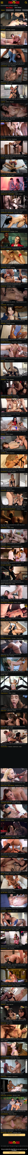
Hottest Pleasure (4, 856)
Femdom (20, 342)
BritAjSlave (3, 379)
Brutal (10, 83)
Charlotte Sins (4, 212)
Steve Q (9, 546)
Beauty (12, 490)
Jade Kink (3, 101)
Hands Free (13, 1057)
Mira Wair (3, 619)
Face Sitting (14, 342)
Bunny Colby (3, 1095)
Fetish (8, 527)
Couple (16, 194)
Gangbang (3, 415)
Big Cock (9, 490)
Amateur (12, 47)
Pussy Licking (20, 638)
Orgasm (23, 509)
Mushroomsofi (4, 194)
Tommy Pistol (4, 985)
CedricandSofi (11, 194)
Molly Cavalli (3, 1023)
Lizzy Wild (3, 452)
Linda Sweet (3, 546)
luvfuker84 (3, 175)
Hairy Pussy (11, 360)
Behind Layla (3, 655)
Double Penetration (15, 546)
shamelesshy (4, 471)
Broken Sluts (3, 710)
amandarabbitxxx (4, 1113)
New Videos (9, 7)
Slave (7, 379)
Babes (13, 837)
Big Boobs (9, 967)
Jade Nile (9, 911)
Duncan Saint (4, 1076)
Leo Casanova (4, 65)
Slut (8, 83)
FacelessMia (4, 267)
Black (6, 674)
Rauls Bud (8, 929)
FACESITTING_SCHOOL (6, 342)
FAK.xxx (14, 2)
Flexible (2, 674)
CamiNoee (3, 929)
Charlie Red (3, 802)
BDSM (7, 101)
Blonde (11, 304)
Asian (10, 619)
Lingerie (12, 175)
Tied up (18, 10)
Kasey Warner (4, 602)
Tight (7, 1004)
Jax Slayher (9, 1095)
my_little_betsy (4, 892)
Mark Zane (8, 802)
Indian (20, 746)
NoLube (2, 120)
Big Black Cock (15, 248)
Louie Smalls (9, 248)
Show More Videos (14, 1135)
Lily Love (3, 565)
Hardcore (13, 29)
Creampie (12, 655)
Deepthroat (13, 65)
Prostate (10, 471)
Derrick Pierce (8, 837)
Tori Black (3, 248)
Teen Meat (9, 1132)
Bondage (8, 29)
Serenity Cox (3, 286)
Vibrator (14, 693)
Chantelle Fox (4, 527)
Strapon (11, 434)
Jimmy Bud (3, 490)
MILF (13, 911)
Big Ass (14, 565)
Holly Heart (3, 396)
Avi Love (3, 837)
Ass (8, 655)
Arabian (7, 47)
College (13, 583)
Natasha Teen (4, 785)
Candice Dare (9, 396)
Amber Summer (4, 693)
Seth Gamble (11, 212)
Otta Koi (2, 157)
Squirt (2, 1040)
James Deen (11, 602)
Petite (10, 693)
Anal (9, 65)
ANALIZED (3, 1004)
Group (17, 396)
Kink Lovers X (4, 139)
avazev (2, 360)
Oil (20, 248)
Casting (19, 602)
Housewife (18, 565)
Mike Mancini (4, 948)
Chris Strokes (4, 911)
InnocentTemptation (5, 1057)
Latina (13, 929)
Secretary (16, 212)
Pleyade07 (3, 29)
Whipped (12, 101)
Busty (10, 120)
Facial (17, 837)
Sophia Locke (4, 967)
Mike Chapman (11, 785)
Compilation (8, 415)
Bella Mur (3, 434)
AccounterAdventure (5, 231)
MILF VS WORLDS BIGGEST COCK (8, 509)
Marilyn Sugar (4, 1132)
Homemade (3, 83)
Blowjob (13, 323)
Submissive (10, 10)
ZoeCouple (3, 323)
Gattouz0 (3, 47)
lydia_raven (3, 728)
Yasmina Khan (4, 746)
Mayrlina (3, 820)
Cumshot (12, 948)
